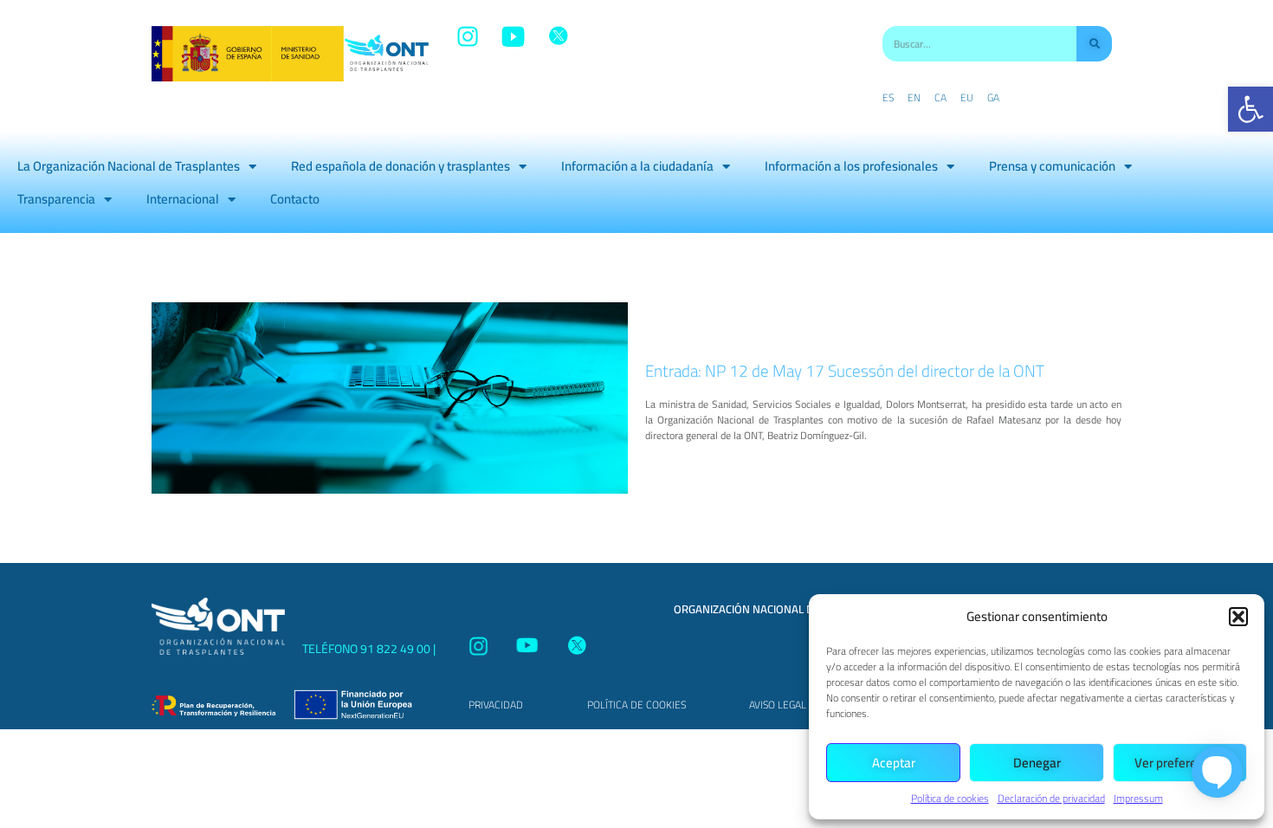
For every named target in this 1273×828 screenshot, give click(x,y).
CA (940, 98)
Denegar (1037, 762)
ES (888, 98)
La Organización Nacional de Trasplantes (128, 165)
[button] (1250, 109)
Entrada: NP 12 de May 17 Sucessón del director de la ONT (844, 370)
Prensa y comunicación (1052, 165)
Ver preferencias (1179, 762)
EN (914, 98)
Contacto (295, 198)
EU (966, 98)
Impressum (1138, 798)
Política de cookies (950, 798)
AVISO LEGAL (777, 705)
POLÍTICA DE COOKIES (636, 705)
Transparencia (56, 198)
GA (993, 98)
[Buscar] (1094, 43)
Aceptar (893, 762)
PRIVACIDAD (495, 705)
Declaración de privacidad (1051, 798)
